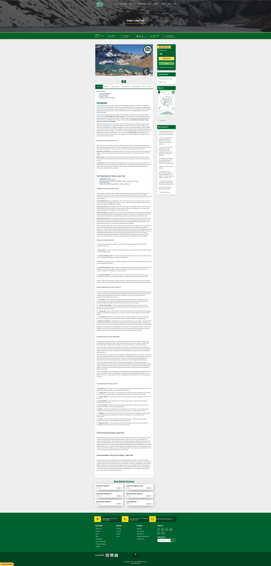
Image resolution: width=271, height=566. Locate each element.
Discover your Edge (101, 541)
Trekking (118, 528)
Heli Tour (118, 531)
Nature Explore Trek (135, 563)
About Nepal (99, 539)
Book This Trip (166, 58)
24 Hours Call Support (7, 564)
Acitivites (155, 4)
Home (116, 4)
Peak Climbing (141, 4)
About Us (163, 4)
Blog (175, 4)
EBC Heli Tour (140, 531)
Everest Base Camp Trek (102, 486)
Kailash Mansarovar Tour (143, 536)
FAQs (97, 536)
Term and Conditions (101, 544)
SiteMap (98, 546)
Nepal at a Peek (162, 82)
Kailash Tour (132, 4)
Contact (170, 4)
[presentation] (122, 81)
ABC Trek (139, 528)
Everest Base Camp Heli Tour (103, 494)
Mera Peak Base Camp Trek (103, 501)
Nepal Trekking (123, 4)
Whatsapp (162, 67)
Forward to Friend (170, 67)
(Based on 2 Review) (141, 23)
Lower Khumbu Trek (131, 501)
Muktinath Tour (140, 534)
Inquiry (166, 63)
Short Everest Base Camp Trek (134, 494)
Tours (149, 4)
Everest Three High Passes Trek (134, 486)
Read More (119, 488)
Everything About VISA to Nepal (165, 78)
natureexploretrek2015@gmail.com (165, 519)
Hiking (118, 534)
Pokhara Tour (140, 539)
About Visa (98, 528)
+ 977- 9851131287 (134, 518)
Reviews (98, 531)
